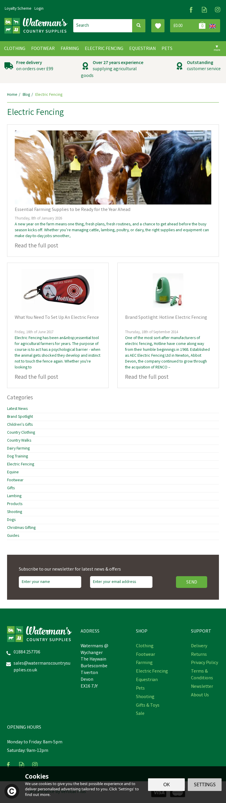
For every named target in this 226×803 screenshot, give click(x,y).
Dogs (11, 520)
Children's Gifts (20, 425)
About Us (200, 695)
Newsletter (202, 687)
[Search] (138, 25)
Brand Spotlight (20, 417)
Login (39, 9)
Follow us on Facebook (191, 9)
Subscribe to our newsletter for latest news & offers (70, 569)
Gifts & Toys (147, 706)
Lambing (14, 496)
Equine (13, 472)
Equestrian (147, 680)
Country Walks (19, 441)
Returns (199, 655)
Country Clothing (21, 433)
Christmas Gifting (21, 528)
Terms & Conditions (202, 675)
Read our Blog (204, 9)
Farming (144, 663)
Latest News (17, 409)
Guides (13, 536)
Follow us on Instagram (217, 9)
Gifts (11, 488)
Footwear (15, 480)
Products (14, 504)
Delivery (199, 646)
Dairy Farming (18, 449)
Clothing (145, 646)
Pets (140, 688)
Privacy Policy (204, 663)
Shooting (14, 512)
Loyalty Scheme (18, 9)
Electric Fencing (20, 464)
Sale (140, 714)
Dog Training (17, 457)
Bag (188, 25)
